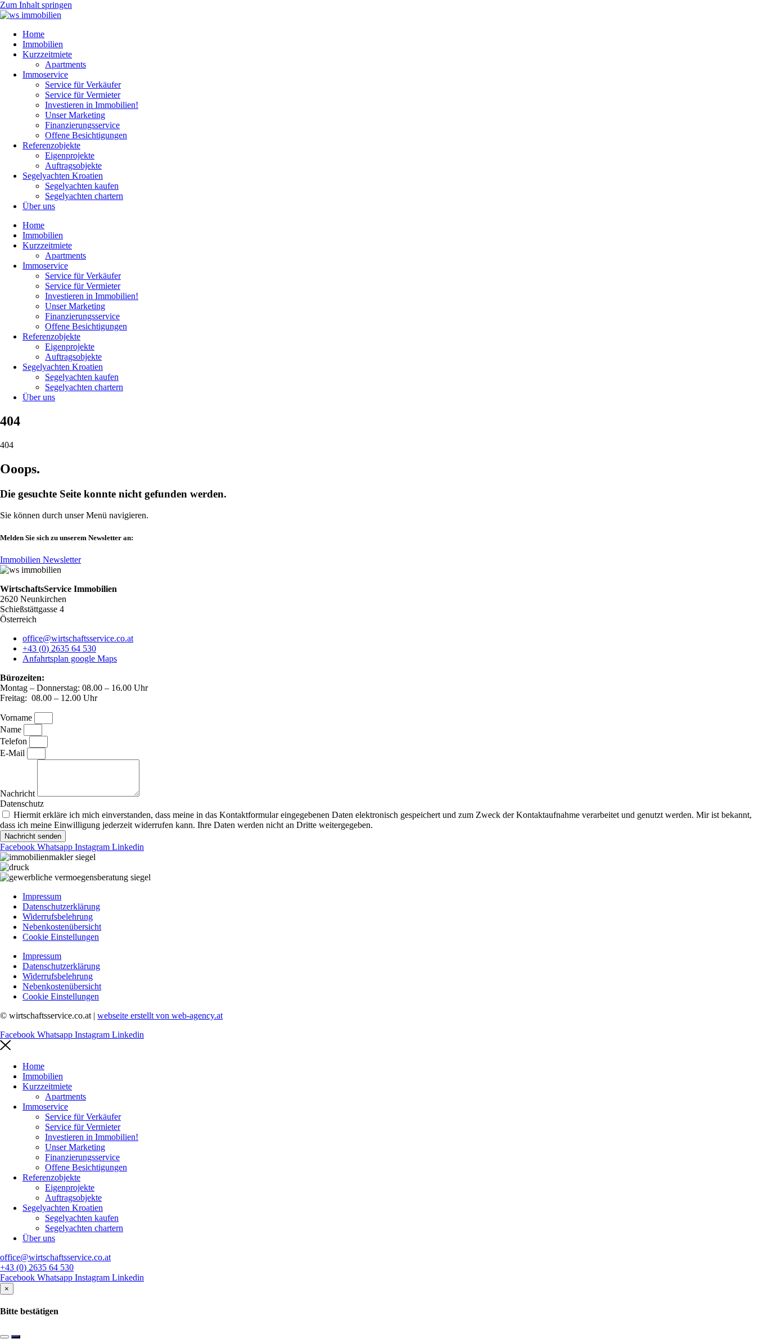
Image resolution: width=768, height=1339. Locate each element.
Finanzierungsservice (82, 125)
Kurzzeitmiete (47, 54)
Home (33, 34)
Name (12, 729)
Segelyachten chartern (84, 196)
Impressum (41, 896)
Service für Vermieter (82, 94)
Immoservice (45, 74)
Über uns (38, 206)
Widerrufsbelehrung (57, 916)
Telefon (14, 741)
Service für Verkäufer (83, 84)
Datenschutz (22, 803)
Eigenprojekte (69, 155)
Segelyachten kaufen (82, 186)
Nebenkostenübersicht (61, 926)
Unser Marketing (75, 115)
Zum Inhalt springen (36, 5)
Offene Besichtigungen (86, 135)
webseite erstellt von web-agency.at (160, 1015)
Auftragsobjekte (73, 165)
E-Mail (13, 753)
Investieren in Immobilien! (91, 105)
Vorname (17, 717)
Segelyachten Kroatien (62, 175)
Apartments (65, 64)
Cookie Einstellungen (60, 937)
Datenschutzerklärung (61, 906)
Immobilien (42, 44)
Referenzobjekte (51, 145)
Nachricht (18, 793)
